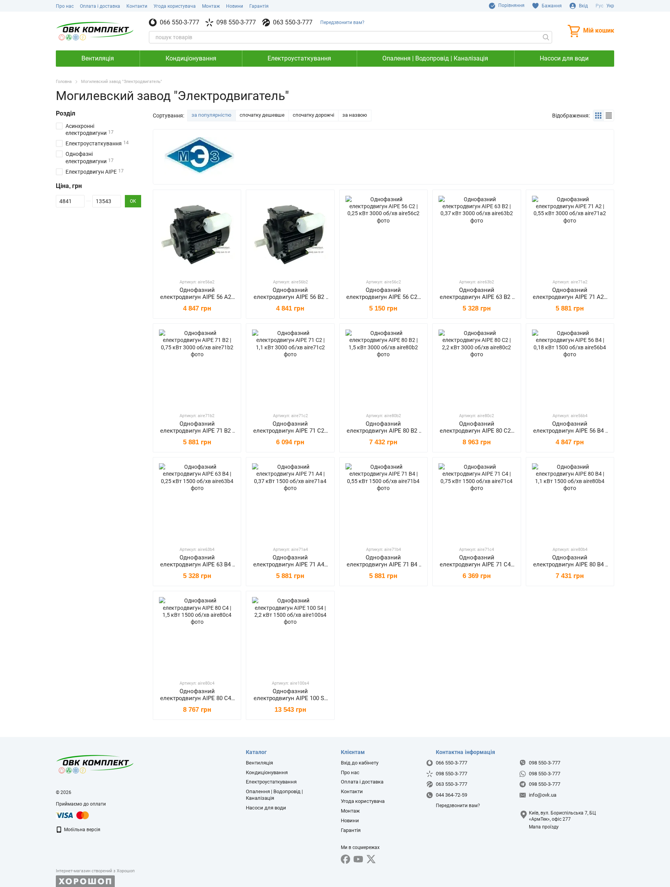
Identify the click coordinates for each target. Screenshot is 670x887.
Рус (599, 5)
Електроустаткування (299, 58)
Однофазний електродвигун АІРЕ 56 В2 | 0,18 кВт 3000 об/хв (290, 296)
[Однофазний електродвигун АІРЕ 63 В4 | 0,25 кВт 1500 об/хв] (197, 501)
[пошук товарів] (546, 37)
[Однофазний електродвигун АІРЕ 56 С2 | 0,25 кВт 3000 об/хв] (383, 234)
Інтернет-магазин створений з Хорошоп (95, 870)
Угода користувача (175, 6)
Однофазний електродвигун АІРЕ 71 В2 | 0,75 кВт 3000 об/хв (197, 430)
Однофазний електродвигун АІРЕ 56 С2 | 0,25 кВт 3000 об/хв (383, 296)
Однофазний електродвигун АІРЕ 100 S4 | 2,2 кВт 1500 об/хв (290, 698)
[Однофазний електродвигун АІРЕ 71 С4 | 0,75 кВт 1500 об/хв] (477, 501)
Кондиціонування (191, 58)
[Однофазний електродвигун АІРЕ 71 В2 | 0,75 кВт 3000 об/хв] (197, 368)
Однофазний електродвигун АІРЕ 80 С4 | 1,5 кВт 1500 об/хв (197, 698)
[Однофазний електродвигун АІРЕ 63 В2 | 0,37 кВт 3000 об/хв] (477, 234)
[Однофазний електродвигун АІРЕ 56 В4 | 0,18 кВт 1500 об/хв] (570, 368)
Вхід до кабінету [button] (359, 763)
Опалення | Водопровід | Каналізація (435, 58)
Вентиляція (97, 58)
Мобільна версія (81, 829)
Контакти (136, 6)
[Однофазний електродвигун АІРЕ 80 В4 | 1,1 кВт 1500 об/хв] (570, 501)
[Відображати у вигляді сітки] (598, 115)
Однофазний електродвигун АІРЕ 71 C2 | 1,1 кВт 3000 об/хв (290, 430)
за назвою (354, 115)
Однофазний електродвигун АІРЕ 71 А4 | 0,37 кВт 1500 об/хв (290, 564)
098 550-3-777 (236, 22)
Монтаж (211, 6)
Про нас (65, 6)
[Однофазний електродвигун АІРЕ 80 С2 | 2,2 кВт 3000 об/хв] (477, 368)
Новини (234, 6)
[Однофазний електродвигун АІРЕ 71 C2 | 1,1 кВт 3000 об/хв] (290, 368)
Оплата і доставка (100, 6)
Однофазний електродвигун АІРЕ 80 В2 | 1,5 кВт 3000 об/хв (383, 430)
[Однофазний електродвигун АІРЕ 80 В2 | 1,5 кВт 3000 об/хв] (383, 368)
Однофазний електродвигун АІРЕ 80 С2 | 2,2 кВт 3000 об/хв (477, 430)
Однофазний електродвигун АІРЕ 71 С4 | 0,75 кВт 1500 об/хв (477, 564)
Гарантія (259, 6)
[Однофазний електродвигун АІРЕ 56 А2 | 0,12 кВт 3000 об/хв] (197, 234)
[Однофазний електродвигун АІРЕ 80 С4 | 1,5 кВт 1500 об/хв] (197, 635)
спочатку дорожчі (313, 115)
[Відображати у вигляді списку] (609, 115)
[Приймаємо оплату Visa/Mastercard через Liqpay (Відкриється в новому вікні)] (73, 815)
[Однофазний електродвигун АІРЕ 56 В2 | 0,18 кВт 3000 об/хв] (290, 234)
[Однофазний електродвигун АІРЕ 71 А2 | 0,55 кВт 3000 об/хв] (570, 234)
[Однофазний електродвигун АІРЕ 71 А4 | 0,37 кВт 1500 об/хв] (290, 501)
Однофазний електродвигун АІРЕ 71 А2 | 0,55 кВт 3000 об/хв (570, 296)
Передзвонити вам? (342, 22)
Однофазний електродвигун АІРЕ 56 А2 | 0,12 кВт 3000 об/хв (197, 296)
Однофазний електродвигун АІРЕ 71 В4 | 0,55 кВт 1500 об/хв (383, 564)
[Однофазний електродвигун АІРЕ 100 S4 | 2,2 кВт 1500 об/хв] (290, 635)
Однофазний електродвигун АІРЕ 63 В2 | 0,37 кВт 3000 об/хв (476, 296)
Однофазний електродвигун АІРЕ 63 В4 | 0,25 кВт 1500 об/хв (197, 564)
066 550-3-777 (179, 22)
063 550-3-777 (293, 22)
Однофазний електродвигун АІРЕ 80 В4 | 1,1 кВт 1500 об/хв (570, 564)
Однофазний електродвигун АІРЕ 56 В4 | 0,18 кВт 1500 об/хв (570, 430)
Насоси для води (564, 58)
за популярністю (211, 115)
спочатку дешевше (262, 115)
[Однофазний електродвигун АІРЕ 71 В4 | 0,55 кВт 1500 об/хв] (383, 501)
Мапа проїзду (544, 827)
